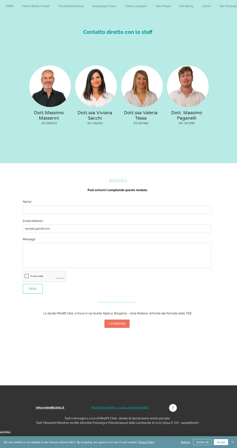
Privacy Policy (146, 442)
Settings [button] (185, 442)
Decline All (202, 442)
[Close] (232, 442)
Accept (221, 442)
